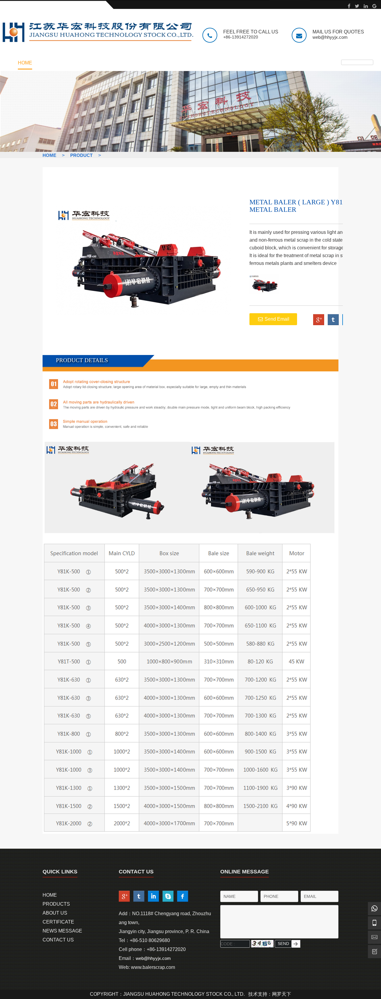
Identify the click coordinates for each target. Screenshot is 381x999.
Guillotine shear (70, 78)
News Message (62, 930)
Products (56, 904)
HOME (49, 155)
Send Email (276, 319)
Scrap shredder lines (76, 83)
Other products (70, 103)
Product (81, 155)
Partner (107, 83)
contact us (278, 62)
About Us (55, 912)
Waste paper (64, 98)
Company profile (118, 73)
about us (114, 62)
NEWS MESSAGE (221, 62)
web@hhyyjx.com (330, 37)
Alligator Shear (69, 88)
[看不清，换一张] (262, 943)
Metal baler (64, 73)
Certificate (164, 62)
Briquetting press (72, 93)
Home (25, 62)
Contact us (111, 88)
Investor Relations (121, 78)
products (67, 62)
